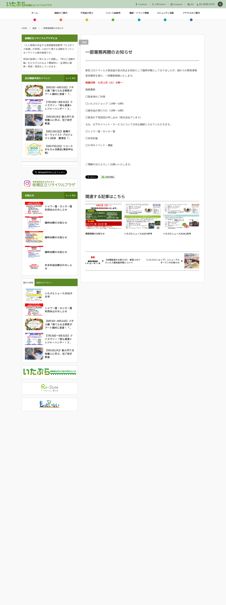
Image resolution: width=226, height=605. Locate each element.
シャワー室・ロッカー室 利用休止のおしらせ (60, 207)
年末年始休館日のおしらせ (58, 266)
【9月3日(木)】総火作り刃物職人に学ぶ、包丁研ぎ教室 (59, 120)
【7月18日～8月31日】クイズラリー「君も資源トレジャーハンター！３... (59, 105)
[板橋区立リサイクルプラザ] (29, 4)
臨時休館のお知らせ (56, 222)
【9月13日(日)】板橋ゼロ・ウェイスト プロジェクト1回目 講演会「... (59, 134)
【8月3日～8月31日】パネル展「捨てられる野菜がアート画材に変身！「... (59, 90)
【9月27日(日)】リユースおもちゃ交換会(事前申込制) (59, 149)
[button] (220, 4)
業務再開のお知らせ (95, 233)
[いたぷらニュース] (49, 374)
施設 (84, 42)
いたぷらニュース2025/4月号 (138, 233)
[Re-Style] (49, 389)
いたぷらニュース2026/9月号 (58, 294)
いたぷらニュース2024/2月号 (177, 233)
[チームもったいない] (49, 406)
